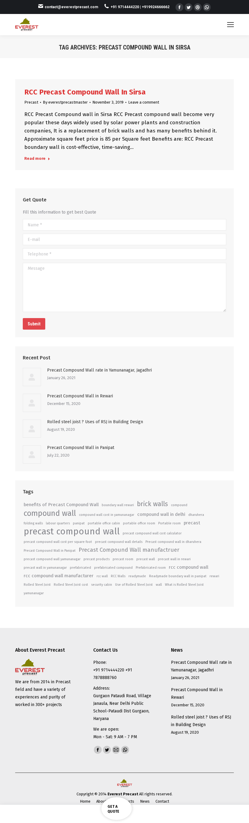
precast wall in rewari (174, 559)
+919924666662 (155, 7)
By (65, 102)
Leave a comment (143, 102)
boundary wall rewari (118, 505)
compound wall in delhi (161, 514)
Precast (31, 102)
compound (179, 505)
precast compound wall (72, 531)
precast (192, 523)
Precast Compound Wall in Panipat (80, 447)
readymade (137, 576)
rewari (214, 576)
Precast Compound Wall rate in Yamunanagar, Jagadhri (99, 370)
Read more (35, 158)
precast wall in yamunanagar (45, 568)
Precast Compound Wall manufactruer (129, 550)
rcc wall (102, 576)
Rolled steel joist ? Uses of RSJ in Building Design (95, 421)
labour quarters (58, 523)
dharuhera (196, 515)
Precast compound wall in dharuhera (173, 542)
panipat (79, 523)
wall (159, 585)
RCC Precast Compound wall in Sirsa (85, 92)
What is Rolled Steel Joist (184, 585)
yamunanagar (34, 593)
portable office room (139, 523)
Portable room (169, 523)
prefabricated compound (113, 568)
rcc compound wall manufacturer (59, 575)
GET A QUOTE (113, 808)
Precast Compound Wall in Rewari (80, 396)
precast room (123, 559)
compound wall (50, 513)
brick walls (152, 504)
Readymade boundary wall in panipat (177, 576)
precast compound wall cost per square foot (58, 542)
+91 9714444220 (125, 7)
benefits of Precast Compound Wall (61, 504)
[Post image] (32, 377)
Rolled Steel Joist (37, 585)
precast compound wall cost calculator (152, 533)
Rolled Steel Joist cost (71, 585)
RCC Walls (118, 576)
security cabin (101, 585)
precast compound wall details (118, 542)
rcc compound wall (188, 567)
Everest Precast (122, 794)
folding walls (33, 523)
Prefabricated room (151, 568)
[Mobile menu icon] (230, 24)
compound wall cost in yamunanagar (106, 515)
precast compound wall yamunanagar (52, 559)
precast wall (145, 559)
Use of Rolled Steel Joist (134, 585)
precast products (97, 559)
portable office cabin (104, 523)
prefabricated (80, 568)
